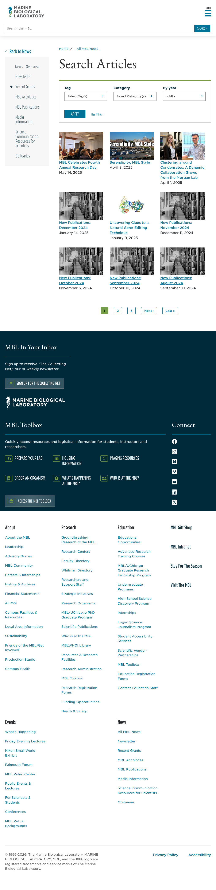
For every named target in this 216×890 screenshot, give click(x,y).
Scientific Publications (79, 626)
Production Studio (20, 659)
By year (169, 88)
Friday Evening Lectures (25, 741)
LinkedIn (174, 492)
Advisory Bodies (18, 556)
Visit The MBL (181, 585)
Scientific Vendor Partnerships (132, 652)
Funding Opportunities (80, 702)
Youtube (174, 481)
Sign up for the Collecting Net (38, 383)
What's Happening (20, 732)
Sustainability (16, 636)
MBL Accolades (25, 96)
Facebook (174, 441)
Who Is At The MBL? (124, 477)
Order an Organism (30, 477)
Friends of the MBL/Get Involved (24, 647)
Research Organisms (78, 603)
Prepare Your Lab (29, 458)
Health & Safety (74, 711)
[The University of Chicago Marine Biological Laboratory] (26, 11)
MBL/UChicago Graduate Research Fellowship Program (134, 570)
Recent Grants (25, 86)
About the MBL (17, 537)
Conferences (15, 811)
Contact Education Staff (138, 688)
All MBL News (129, 732)
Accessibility (199, 854)
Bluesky (174, 461)
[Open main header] (208, 13)
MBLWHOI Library (76, 645)
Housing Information (71, 460)
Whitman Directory (76, 570)
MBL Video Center (20, 774)
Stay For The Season (186, 566)
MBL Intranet (181, 546)
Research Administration (81, 669)
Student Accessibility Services (135, 638)
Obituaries (22, 155)
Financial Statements (22, 594)
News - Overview (27, 66)
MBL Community (19, 565)
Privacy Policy (165, 854)
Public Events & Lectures (18, 785)
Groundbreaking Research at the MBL (78, 539)
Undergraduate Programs (130, 586)
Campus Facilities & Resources (21, 614)
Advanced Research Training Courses (134, 553)
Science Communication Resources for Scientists (26, 138)
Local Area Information (24, 626)
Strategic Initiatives (77, 594)
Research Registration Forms (79, 690)
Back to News (20, 51)
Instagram (174, 451)
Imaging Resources (124, 458)
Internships (127, 612)
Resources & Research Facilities (79, 657)
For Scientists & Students (18, 799)
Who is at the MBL (76, 636)
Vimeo (174, 471)
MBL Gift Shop (181, 527)
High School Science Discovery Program (134, 600)
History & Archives (20, 584)
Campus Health (17, 669)
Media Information (23, 119)
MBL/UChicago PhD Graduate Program (78, 614)
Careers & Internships (22, 575)
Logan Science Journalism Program (134, 624)
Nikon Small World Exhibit (20, 752)
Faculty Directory (75, 561)
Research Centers (75, 551)
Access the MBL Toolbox (34, 500)
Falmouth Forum (18, 764)
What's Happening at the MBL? (76, 480)
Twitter (174, 502)
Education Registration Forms (136, 676)
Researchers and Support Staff (75, 581)
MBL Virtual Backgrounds (16, 823)
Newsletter (23, 76)
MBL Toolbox (72, 678)
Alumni (11, 603)
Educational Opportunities (129, 539)
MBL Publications (27, 106)
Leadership (14, 546)
